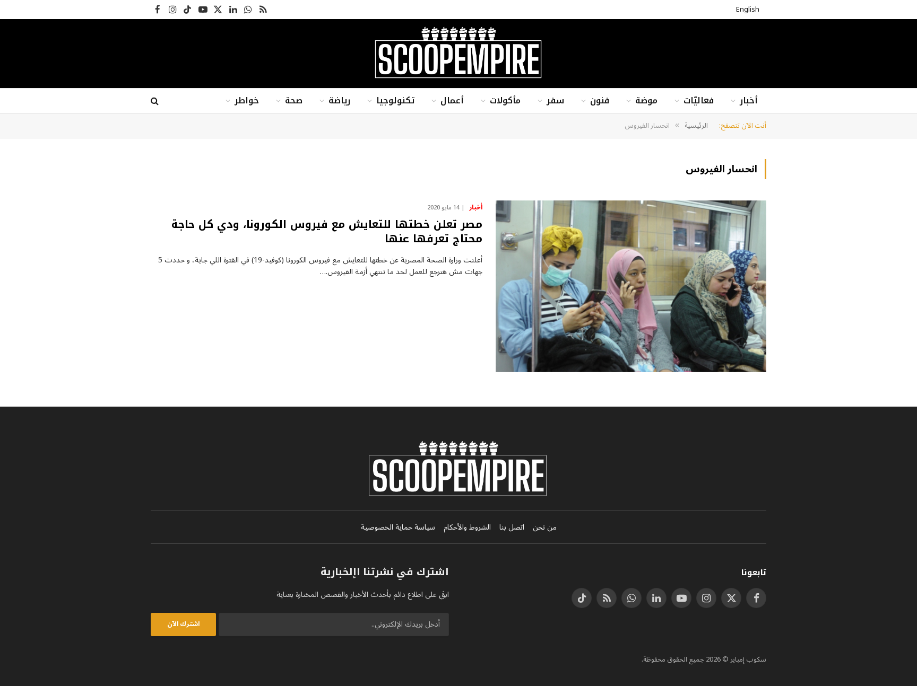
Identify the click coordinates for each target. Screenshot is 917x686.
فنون (599, 100)
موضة (646, 100)
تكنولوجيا (395, 100)
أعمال (452, 100)
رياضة (339, 100)
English (747, 9)
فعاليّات (699, 100)
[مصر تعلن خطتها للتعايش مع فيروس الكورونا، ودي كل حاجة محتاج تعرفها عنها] (631, 286)
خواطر (247, 100)
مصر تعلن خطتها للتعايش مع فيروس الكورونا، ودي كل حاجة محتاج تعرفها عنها (326, 231)
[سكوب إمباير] (458, 53)
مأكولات (505, 100)
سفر (555, 100)
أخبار (749, 100)
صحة (293, 100)
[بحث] (156, 101)
